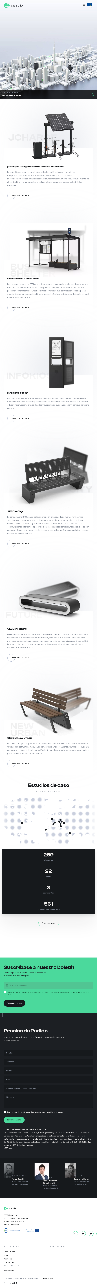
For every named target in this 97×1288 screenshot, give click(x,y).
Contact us (9, 1262)
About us (8, 1259)
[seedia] (13, 5)
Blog (6, 1255)
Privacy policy (48, 1278)
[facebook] (75, 1233)
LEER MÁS (8, 1148)
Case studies (9, 1252)
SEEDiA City (9, 1270)
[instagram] (91, 1233)
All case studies (48, 923)
